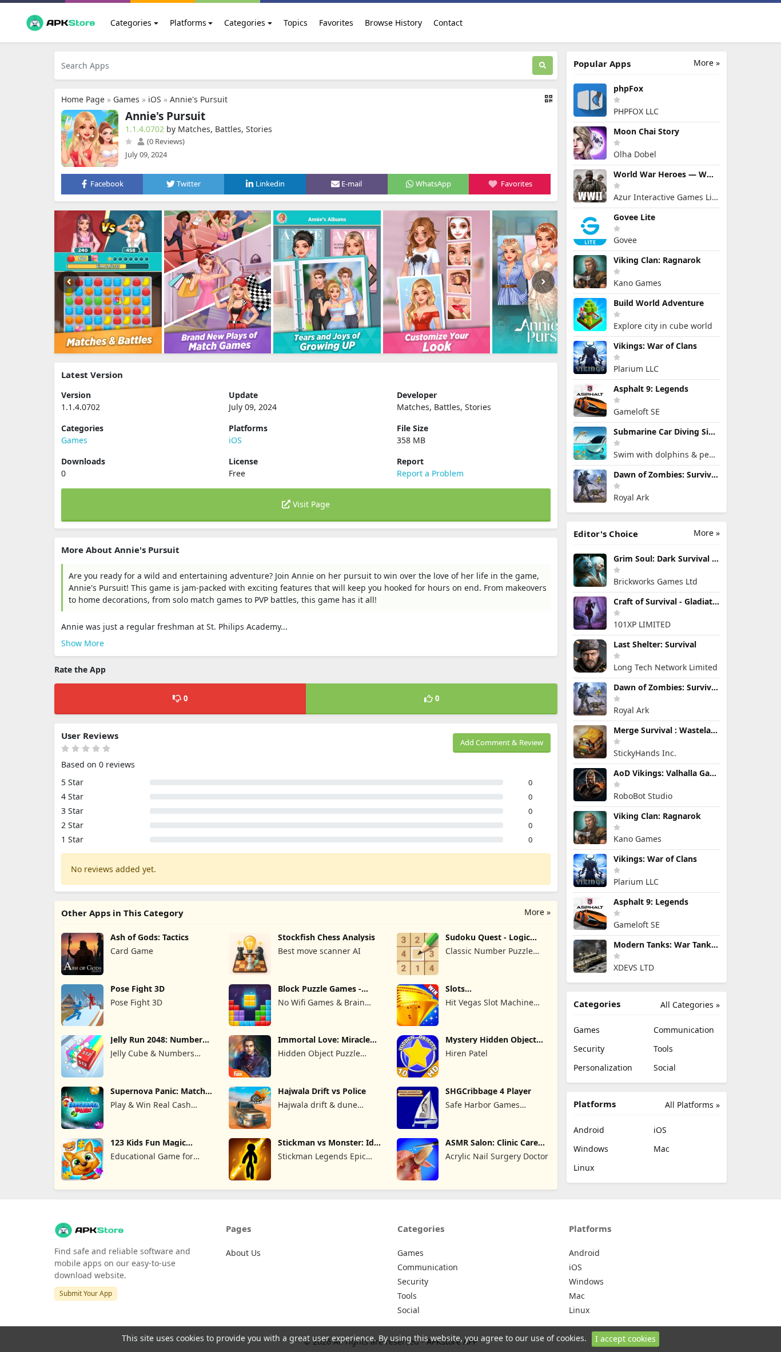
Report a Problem (430, 473)
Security (588, 1048)
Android (588, 1129)
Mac (662, 1148)
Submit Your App (85, 1293)
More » (537, 912)
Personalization (602, 1067)
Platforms (188, 22)
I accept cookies (625, 1338)
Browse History (393, 22)
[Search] (542, 65)
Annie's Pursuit (199, 99)
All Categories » (690, 1004)
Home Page (83, 99)
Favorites (336, 22)
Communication (684, 1029)
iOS (154, 99)
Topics (296, 22)
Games (126, 99)
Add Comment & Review (501, 742)
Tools (663, 1048)
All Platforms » (692, 1104)
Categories (131, 22)
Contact (448, 22)
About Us (243, 1252)
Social (665, 1067)
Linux (583, 1167)
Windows (590, 1148)
